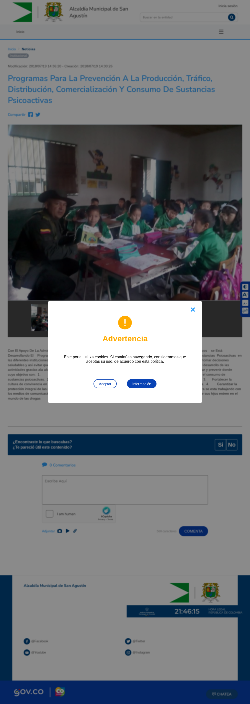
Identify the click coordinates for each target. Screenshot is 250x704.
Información (141, 384)
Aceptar (105, 384)
